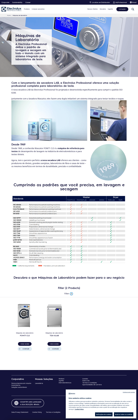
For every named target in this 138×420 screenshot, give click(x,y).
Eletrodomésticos (65, 383)
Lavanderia (39, 383)
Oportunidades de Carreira (92, 385)
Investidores (15, 385)
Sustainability (17, 2)
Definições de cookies (103, 414)
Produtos (27, 9)
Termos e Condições (89, 383)
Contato (85, 379)
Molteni (61, 379)
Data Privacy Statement (19, 412)
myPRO (61, 381)
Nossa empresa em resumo (21, 383)
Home (9, 15)
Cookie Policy (37, 412)
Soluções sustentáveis (19, 387)
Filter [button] (66, 293)
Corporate (5, 2)
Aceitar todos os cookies (123, 414)
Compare (26, 349)
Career (28, 2)
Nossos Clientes (92, 9)
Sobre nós (86, 381)
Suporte (110, 9)
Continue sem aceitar (129, 392)
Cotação (122, 9)
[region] (101, 403)
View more (24, 344)
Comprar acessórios (38, 9)
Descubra (103, 9)
